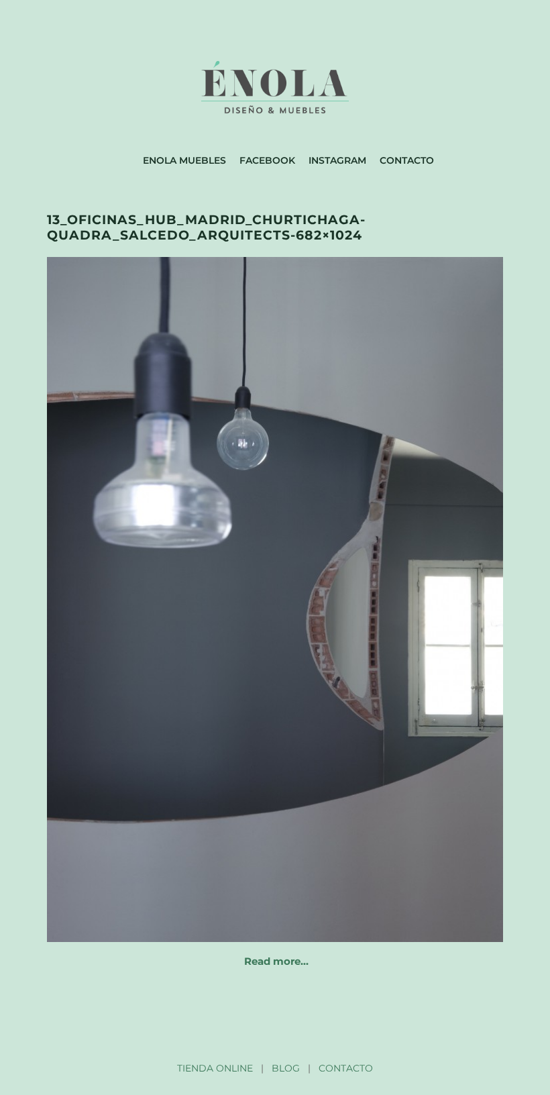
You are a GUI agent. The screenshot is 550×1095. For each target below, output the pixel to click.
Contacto (407, 160)
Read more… (276, 961)
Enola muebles (184, 160)
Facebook (267, 160)
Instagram (337, 160)
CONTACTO (346, 1068)
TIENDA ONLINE (215, 1068)
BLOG (286, 1068)
